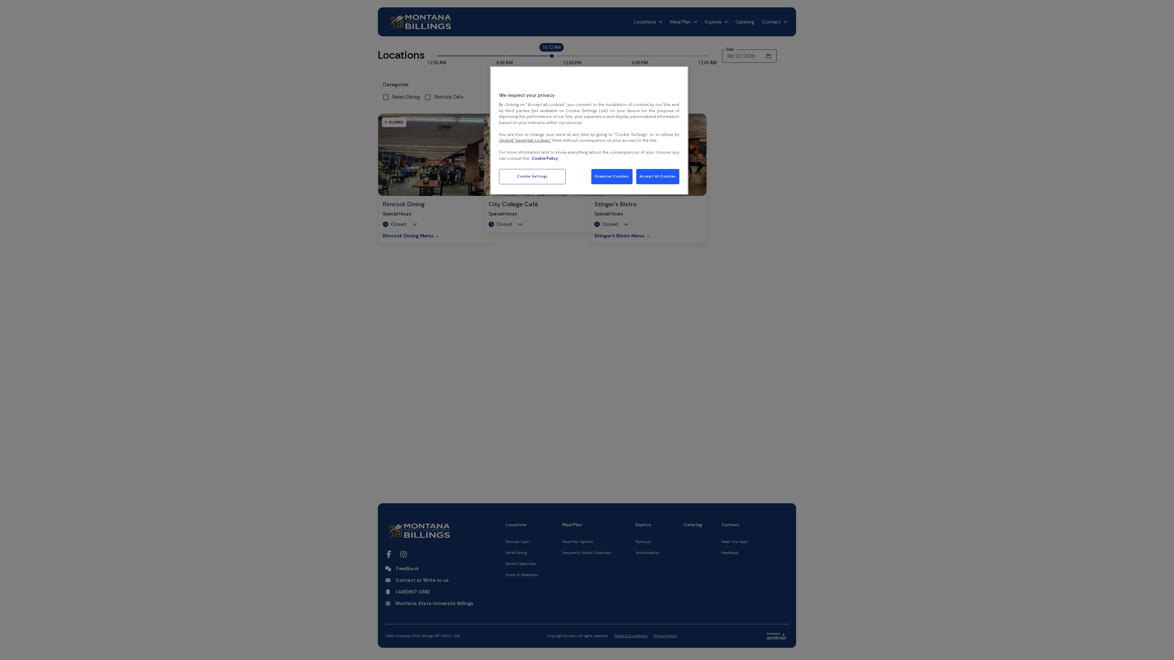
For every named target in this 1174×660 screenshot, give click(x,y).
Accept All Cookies (658, 176)
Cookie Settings (532, 176)
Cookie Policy (545, 158)
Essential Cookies (612, 176)
